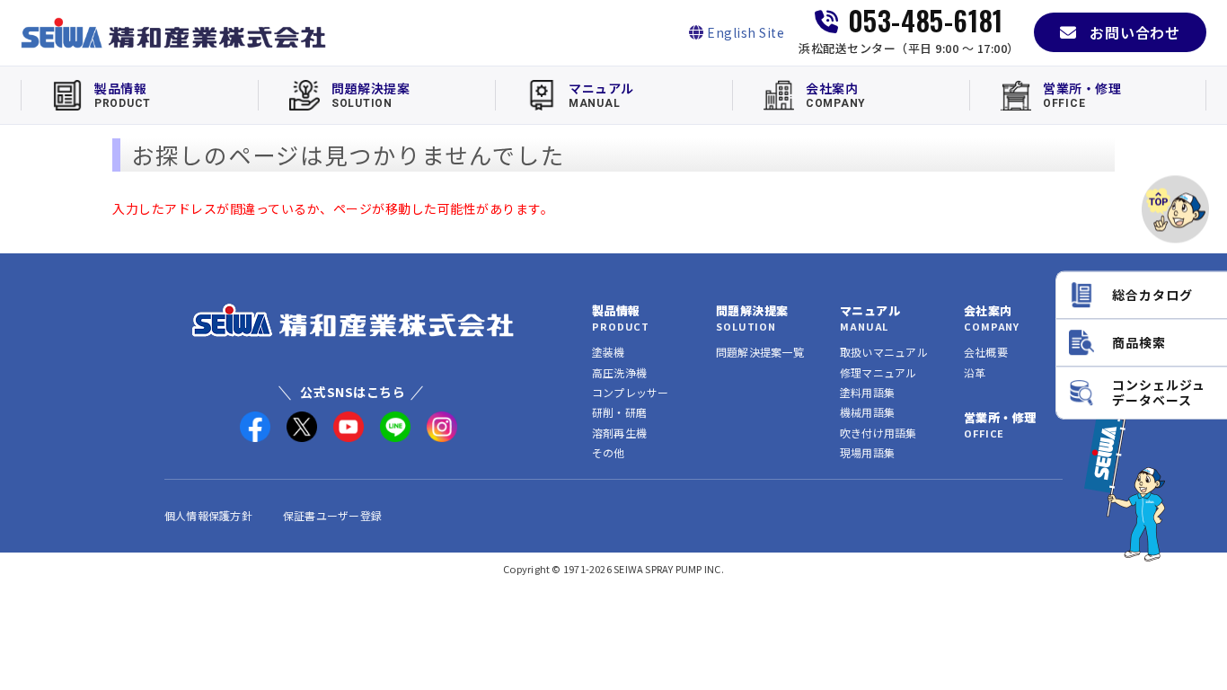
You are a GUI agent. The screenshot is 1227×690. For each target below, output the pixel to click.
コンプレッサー (630, 392)
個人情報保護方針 (208, 515)
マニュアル (870, 310)
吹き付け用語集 (878, 432)
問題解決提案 (752, 310)
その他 (608, 452)
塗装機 (608, 351)
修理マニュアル (878, 372)
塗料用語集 (867, 392)
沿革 (974, 372)
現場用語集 (867, 452)
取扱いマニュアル (884, 351)
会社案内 (988, 310)
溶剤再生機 (619, 432)
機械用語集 (867, 412)
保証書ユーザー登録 (332, 515)
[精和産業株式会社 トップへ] (353, 320)
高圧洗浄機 (619, 372)
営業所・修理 (1000, 417)
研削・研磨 (619, 412)
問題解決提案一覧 (760, 351)
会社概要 (986, 351)
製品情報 (616, 310)
